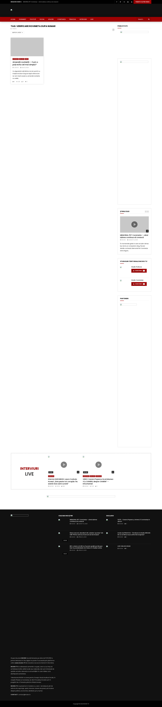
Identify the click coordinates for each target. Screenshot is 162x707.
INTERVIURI (83, 19)
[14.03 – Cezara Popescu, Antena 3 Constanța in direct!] (111, 524)
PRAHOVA (72, 19)
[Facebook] (116, 2)
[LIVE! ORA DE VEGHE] (111, 550)
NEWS (26, 59)
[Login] (132, 2)
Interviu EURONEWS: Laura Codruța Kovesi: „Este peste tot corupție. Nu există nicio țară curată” (63, 481)
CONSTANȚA (61, 19)
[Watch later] (124, 2)
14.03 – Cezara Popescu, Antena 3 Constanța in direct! (134, 520)
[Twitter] (120, 2)
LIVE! (91, 19)
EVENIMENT (22, 19)
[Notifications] (128, 2)
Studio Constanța (137, 280)
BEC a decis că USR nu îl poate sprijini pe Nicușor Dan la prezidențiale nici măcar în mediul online (86, 547)
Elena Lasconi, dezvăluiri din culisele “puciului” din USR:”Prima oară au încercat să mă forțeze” (86, 534)
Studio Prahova (136, 267)
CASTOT (16, 67)
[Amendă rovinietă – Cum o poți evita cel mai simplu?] (27, 47)
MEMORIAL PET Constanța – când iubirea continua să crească (40, 2)
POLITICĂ (33, 19)
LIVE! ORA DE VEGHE (124, 546)
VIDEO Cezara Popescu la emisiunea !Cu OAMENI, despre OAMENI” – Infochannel (98, 481)
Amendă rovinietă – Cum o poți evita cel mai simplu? (25, 63)
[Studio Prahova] (124, 271)
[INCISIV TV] (15, 10)
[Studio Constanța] (124, 284)
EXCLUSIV (22, 59)
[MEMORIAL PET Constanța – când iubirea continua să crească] (63, 524)
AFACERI (51, 19)
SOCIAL (42, 19)
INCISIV (124, 240)
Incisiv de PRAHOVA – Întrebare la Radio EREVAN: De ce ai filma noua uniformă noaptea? (134, 534)
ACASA (13, 19)
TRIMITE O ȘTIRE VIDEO (142, 2)
